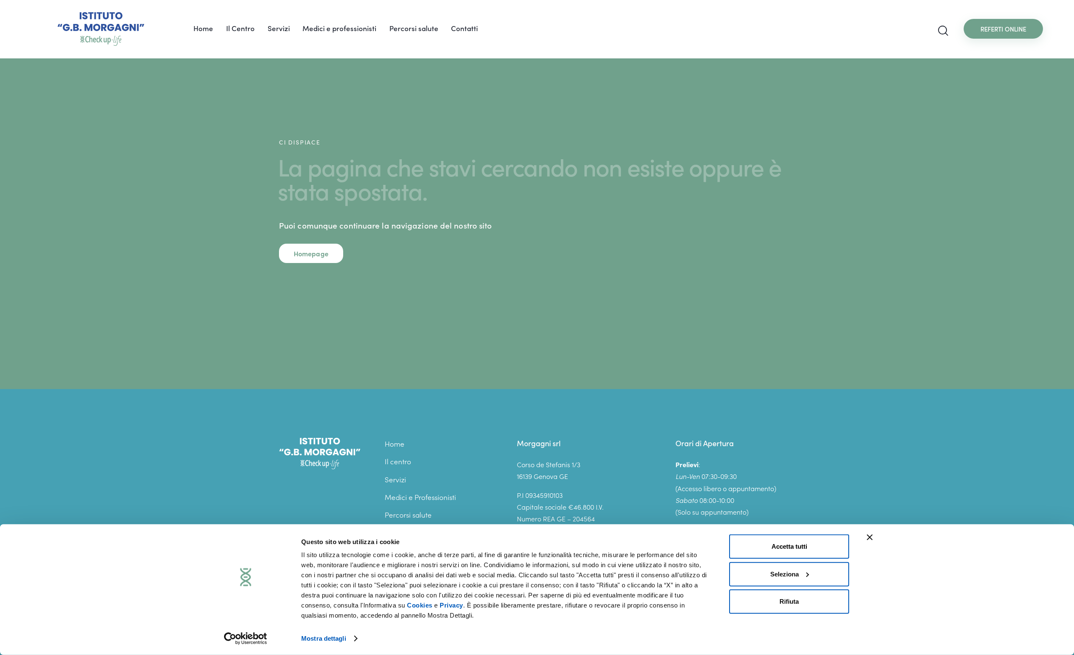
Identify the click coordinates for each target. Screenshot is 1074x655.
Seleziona (784, 573)
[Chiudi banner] (870, 537)
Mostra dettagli (323, 638)
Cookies (420, 605)
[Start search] (943, 31)
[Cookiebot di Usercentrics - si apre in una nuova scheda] (245, 638)
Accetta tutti (789, 546)
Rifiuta (789, 601)
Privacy (451, 605)
